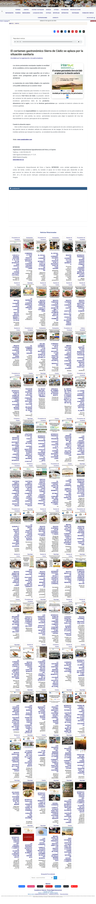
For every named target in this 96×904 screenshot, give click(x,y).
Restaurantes (29, 237)
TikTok (66, 886)
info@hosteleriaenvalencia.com (41, 894)
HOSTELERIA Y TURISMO (47, 896)
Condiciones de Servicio (54, 894)
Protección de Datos (64, 894)
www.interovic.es (18, 160)
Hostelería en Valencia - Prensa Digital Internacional (48, 890)
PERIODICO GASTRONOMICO (40, 896)
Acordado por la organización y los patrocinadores (27, 58)
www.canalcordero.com (24, 139)
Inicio (12, 23)
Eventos (17, 23)
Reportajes (30, 283)
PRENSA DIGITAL (53, 896)
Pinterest (49, 886)
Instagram (31, 886)
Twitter (41, 886)
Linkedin (58, 886)
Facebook (22, 886)
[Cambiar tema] (2, 11)
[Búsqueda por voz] (52, 877)
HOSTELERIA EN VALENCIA (59, 896)
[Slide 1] (67, 96)
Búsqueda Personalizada (48, 874)
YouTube (75, 886)
